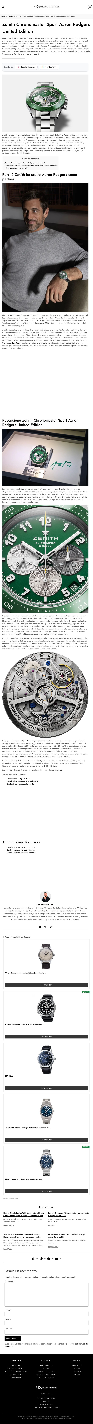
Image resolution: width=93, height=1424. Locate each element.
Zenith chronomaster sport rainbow (21, 847)
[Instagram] (45, 927)
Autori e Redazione (16, 1368)
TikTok (77, 1368)
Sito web (8, 1329)
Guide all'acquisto (46, 1371)
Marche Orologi (14, 16)
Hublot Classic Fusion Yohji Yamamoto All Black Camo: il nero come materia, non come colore (23, 1214)
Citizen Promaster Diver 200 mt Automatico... (24, 1024)
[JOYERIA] (46, 1060)
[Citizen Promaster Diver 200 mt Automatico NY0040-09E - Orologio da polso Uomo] (46, 1008)
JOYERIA (9, 1076)
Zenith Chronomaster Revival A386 (22, 781)
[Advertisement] (45, 367)
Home (3, 16)
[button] (90, 7)
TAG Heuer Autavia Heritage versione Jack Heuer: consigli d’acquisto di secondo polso (22, 1235)
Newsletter (16, 1378)
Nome (8, 1310)
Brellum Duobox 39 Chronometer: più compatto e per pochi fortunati (68, 1214)
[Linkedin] (40, 927)
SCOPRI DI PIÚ (47, 985)
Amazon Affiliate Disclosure (46, 1408)
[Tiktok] (51, 927)
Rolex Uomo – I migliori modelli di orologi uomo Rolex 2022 (66, 1235)
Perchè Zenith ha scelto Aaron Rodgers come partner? (24, 163)
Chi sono (16, 1365)
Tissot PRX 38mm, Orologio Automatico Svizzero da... (27, 1128)
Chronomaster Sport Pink (18, 778)
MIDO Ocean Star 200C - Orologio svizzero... (24, 1179)
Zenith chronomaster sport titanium (21, 850)
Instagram (77, 1365)
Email (8, 1319)
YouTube (77, 1374)
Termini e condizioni (47, 1398)
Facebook (77, 1371)
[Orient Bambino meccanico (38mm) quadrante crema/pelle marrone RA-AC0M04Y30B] (46, 956)
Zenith (24, 16)
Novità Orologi (46, 1365)
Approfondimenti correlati (17, 168)
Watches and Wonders (46, 1374)
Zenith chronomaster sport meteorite (22, 852)
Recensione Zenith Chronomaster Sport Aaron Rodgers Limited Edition (31, 165)
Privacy (46, 1401)
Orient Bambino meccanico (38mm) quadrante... (25, 973)
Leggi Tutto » (8, 1225)
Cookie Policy (46, 1404)
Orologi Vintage (46, 1378)
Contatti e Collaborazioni (16, 1371)
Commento (10, 1281)
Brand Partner (16, 1374)
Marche (46, 1368)
